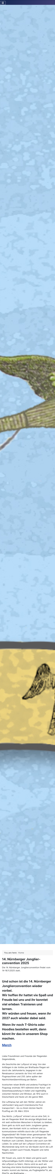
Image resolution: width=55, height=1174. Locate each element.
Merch (7, 1045)
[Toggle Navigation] (3, 3)
